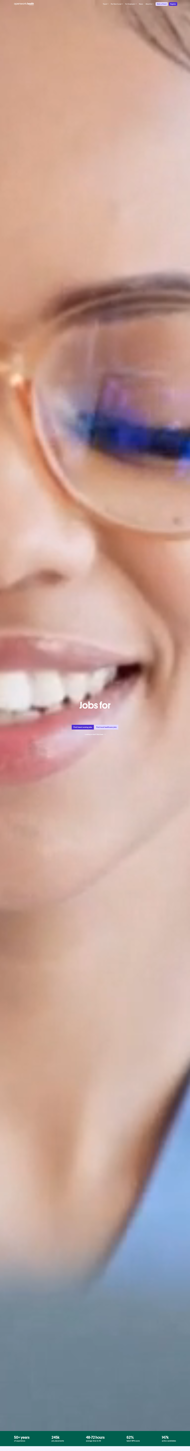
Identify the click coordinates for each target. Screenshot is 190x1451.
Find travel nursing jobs (82, 727)
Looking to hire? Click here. (94, 734)
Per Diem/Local (116, 4)
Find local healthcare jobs (106, 727)
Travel (105, 4)
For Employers (130, 4)
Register (173, 4)
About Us (149, 4)
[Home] (24, 3)
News (141, 4)
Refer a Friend (161, 4)
